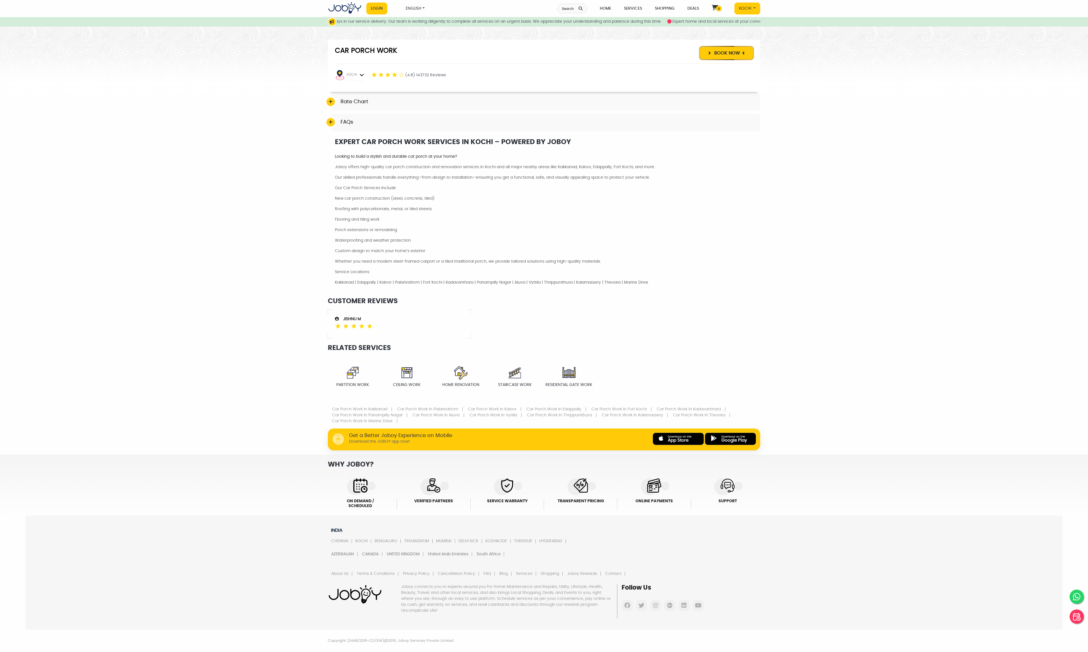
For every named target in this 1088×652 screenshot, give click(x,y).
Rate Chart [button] (354, 101)
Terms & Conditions (376, 574)
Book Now (726, 53)
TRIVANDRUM (416, 541)
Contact (613, 574)
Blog (503, 574)
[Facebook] (627, 605)
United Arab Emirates (448, 554)
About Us (339, 574)
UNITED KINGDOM (403, 554)
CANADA (370, 554)
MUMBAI (443, 541)
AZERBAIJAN (342, 554)
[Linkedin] (684, 605)
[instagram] (655, 605)
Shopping (665, 8)
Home (605, 8)
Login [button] (377, 8)
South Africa (488, 554)
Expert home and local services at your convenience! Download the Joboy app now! (730, 22)
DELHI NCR (468, 541)
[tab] (545, 102)
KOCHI (745, 8)
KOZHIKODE (496, 541)
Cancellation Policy (456, 574)
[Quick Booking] (1077, 616)
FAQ (487, 574)
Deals (693, 8)
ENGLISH (413, 8)
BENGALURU (386, 541)
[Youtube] (698, 605)
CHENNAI (339, 541)
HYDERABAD (550, 541)
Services (633, 8)
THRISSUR (523, 541)
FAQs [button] (347, 122)
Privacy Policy (416, 574)
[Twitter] (641, 605)
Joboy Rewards (582, 574)
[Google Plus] (669, 605)
